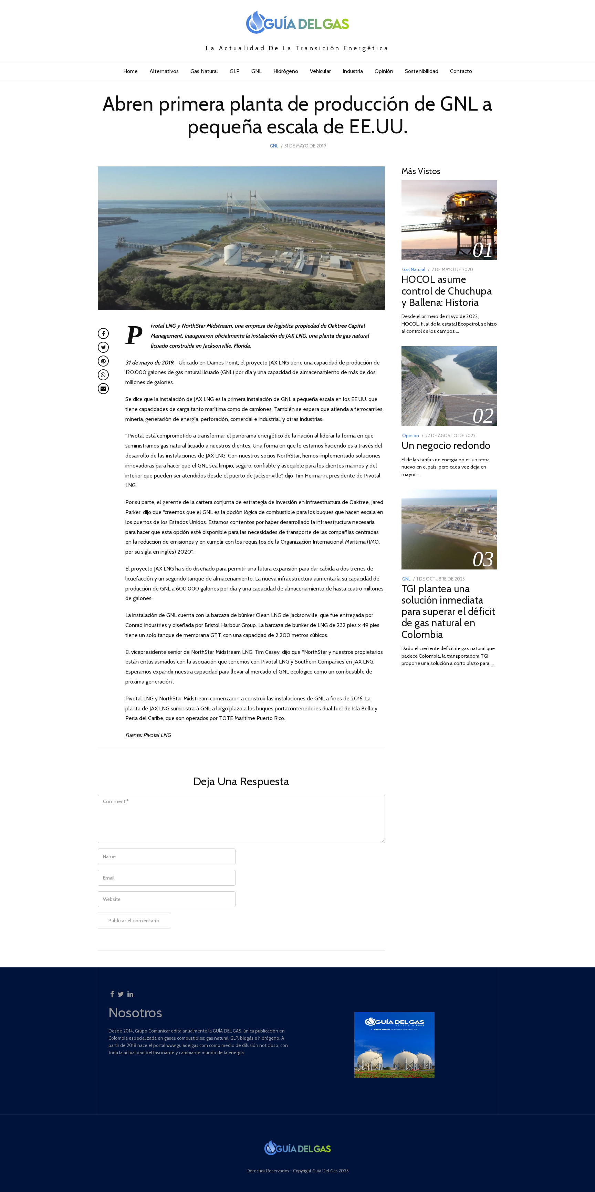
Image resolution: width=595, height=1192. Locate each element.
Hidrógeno (285, 71)
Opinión (384, 71)
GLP (235, 71)
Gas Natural (204, 71)
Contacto (461, 71)
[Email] (103, 388)
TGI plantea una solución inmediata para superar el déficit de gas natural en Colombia (448, 611)
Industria (353, 71)
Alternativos (164, 71)
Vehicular (320, 71)
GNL (256, 71)
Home (130, 71)
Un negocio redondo (446, 445)
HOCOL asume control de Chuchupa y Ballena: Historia (446, 290)
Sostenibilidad (421, 71)
